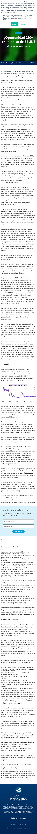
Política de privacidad (18, 824)
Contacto (27, 828)
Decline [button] (23, 24)
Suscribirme (18, 531)
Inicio (2, 63)
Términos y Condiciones (14, 828)
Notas (7, 63)
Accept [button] (14, 24)
